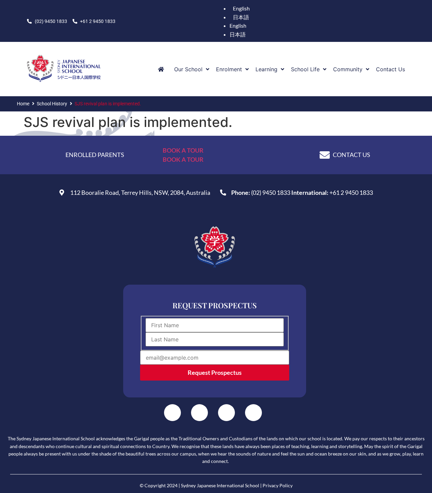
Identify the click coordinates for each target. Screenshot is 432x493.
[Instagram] (199, 412)
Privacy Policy (278, 485)
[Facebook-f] (172, 412)
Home (23, 103)
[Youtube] (253, 412)
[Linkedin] (226, 412)
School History (52, 103)
